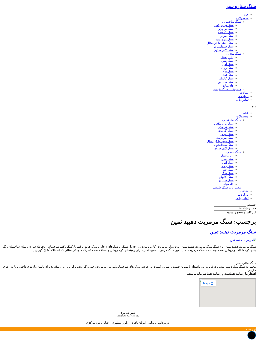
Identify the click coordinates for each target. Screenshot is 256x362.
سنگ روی (227, 67)
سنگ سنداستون (224, 46)
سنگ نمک (228, 74)
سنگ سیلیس (226, 82)
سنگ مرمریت (225, 39)
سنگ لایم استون (224, 50)
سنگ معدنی (233, 53)
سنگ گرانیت (226, 32)
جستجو (251, 208)
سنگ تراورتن (226, 28)
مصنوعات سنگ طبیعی (227, 89)
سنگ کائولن (226, 78)
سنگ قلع (228, 71)
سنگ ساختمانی (231, 21)
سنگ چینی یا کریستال (220, 43)
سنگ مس (227, 60)
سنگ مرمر (227, 35)
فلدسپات (228, 85)
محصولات (242, 18)
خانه (246, 14)
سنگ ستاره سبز (241, 6)
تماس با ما (242, 99)
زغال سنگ (227, 57)
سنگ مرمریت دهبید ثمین (233, 231)
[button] (128, 106)
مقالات (244, 92)
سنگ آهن (228, 64)
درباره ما (243, 96)
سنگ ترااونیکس (224, 25)
